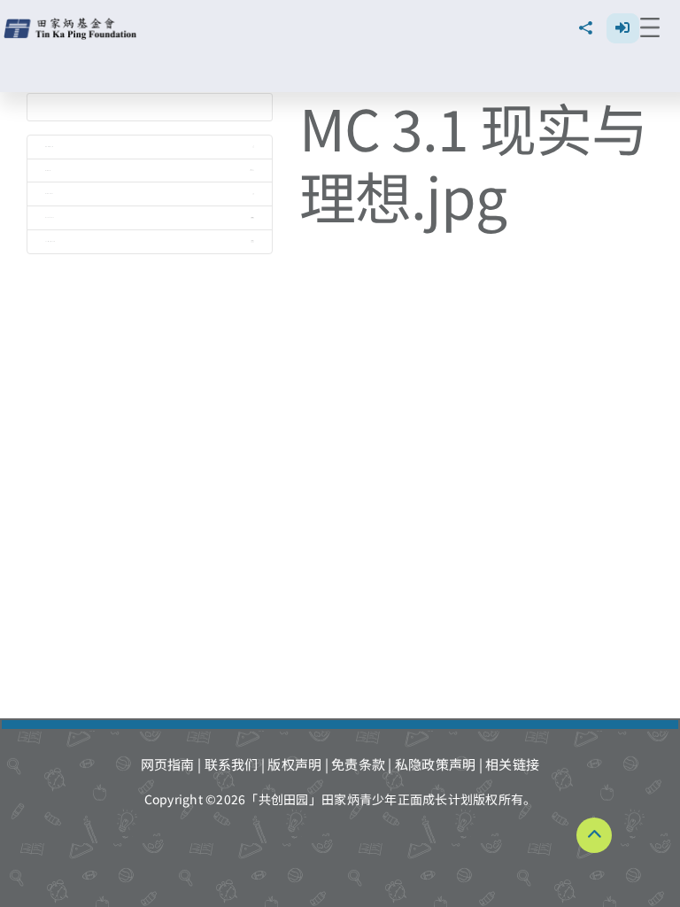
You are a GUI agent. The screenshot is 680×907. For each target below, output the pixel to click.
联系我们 (232, 764)
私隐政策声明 (435, 764)
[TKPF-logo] (72, 24)
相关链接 (512, 764)
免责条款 (358, 764)
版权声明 (294, 764)
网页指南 (168, 764)
